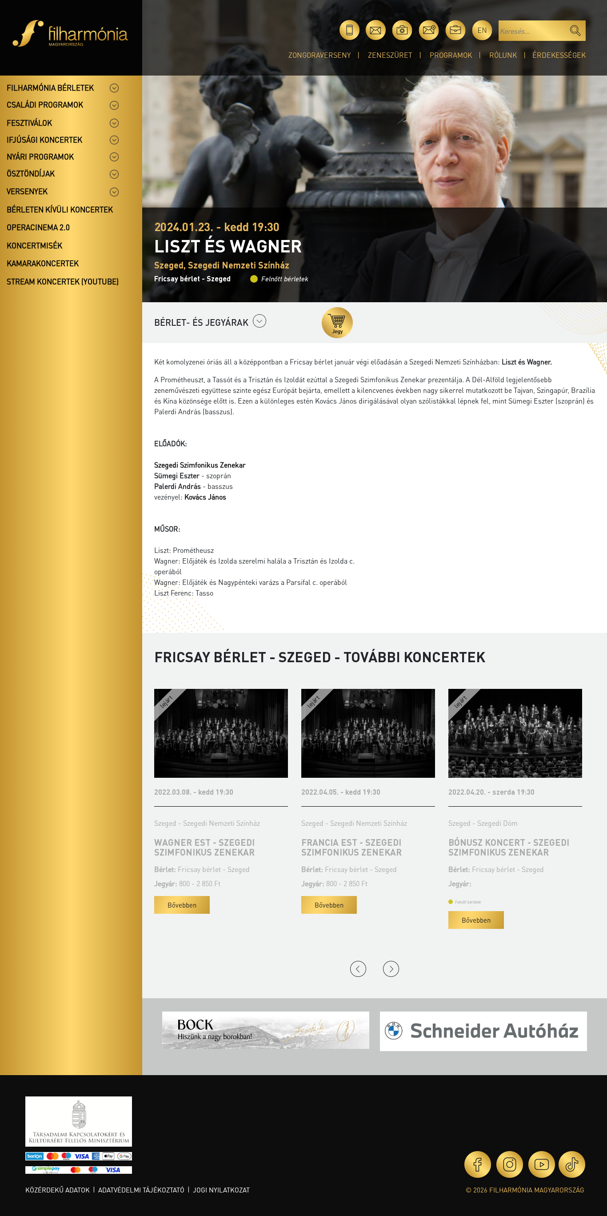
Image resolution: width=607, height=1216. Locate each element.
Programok (451, 55)
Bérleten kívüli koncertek (60, 209)
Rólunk (503, 55)
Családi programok (45, 104)
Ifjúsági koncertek (44, 139)
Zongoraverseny (319, 55)
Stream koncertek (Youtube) (63, 281)
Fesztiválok (29, 123)
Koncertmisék (34, 245)
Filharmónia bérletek (50, 87)
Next (391, 969)
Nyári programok (40, 156)
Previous (358, 969)
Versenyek (27, 191)
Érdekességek (559, 55)
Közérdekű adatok (57, 1189)
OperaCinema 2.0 (38, 227)
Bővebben (228, 904)
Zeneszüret (390, 55)
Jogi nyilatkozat (221, 1189)
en (482, 30)
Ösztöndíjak (31, 173)
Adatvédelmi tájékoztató (141, 1189)
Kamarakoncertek (43, 263)
